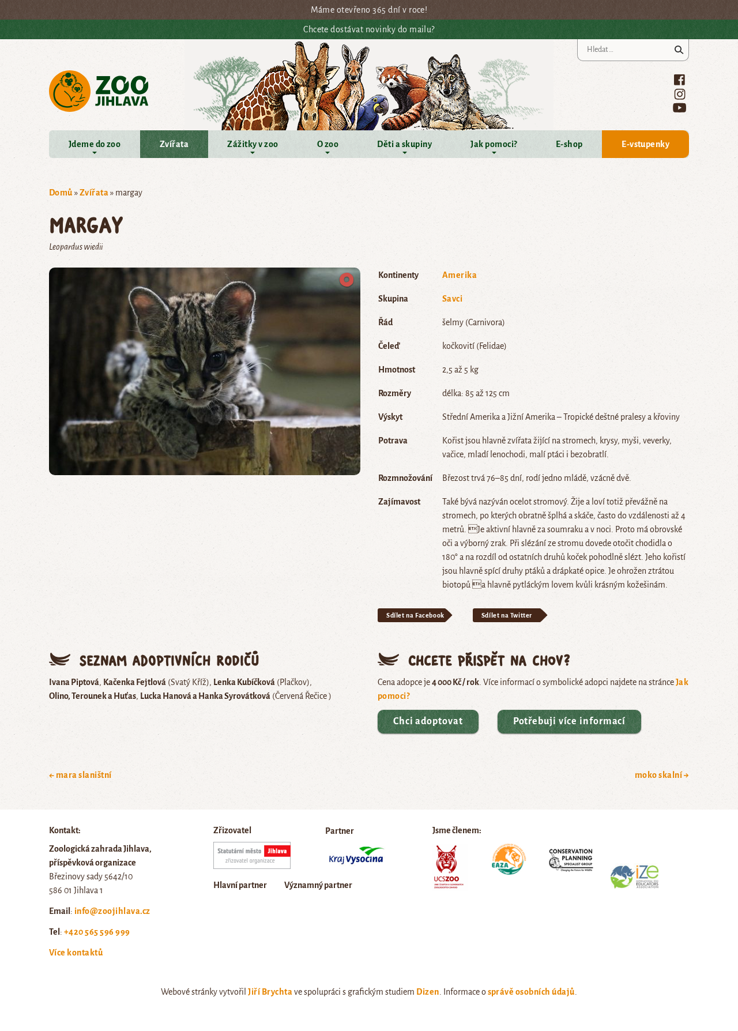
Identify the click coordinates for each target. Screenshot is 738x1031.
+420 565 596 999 (97, 931)
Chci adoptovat (428, 721)
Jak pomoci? (493, 144)
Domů (61, 192)
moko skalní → (662, 775)
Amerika (459, 275)
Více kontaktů (76, 952)
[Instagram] (680, 94)
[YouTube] (679, 107)
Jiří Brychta (270, 991)
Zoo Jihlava (99, 91)
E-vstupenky (645, 144)
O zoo (327, 144)
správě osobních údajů (531, 991)
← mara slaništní (80, 775)
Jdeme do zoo (95, 144)
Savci (452, 298)
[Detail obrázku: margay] (204, 370)
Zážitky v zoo (252, 144)
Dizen (427, 991)
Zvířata (174, 144)
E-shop (569, 144)
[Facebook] (679, 79)
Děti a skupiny (404, 144)
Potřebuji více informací (569, 721)
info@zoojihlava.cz (112, 911)
